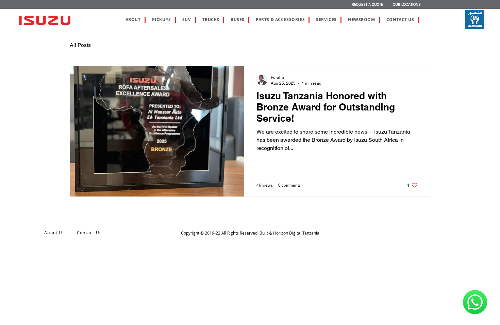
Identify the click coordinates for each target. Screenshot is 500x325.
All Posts (80, 45)
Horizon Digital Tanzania (296, 233)
